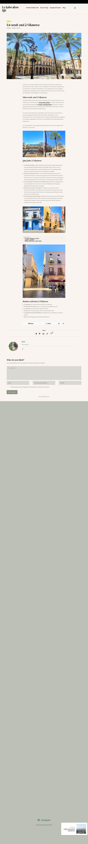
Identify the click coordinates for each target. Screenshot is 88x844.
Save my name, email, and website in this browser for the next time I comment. (30, 387)
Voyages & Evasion (21, 1)
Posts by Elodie (25, 344)
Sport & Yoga (14, 1)
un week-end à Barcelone (44, 104)
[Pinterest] (39, 333)
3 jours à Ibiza (29, 239)
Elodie (9, 28)
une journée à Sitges (44, 102)
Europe (9, 21)
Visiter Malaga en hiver (32, 238)
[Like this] (51, 333)
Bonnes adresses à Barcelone (33, 240)
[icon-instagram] (74, 7)
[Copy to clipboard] (47, 333)
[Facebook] (36, 333)
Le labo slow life (10, 9)
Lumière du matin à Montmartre (69, 830)
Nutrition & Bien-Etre (6, 1)
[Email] (43, 333)
